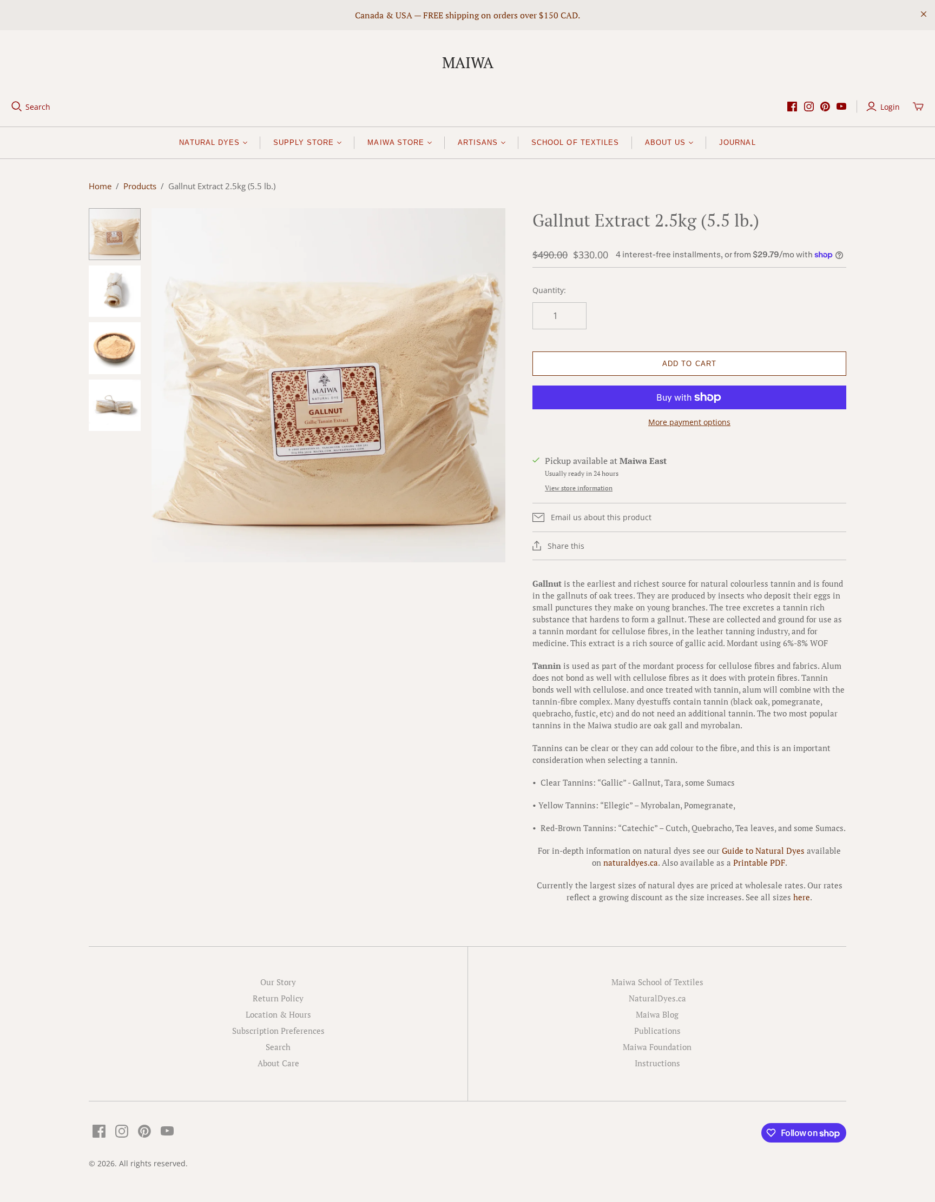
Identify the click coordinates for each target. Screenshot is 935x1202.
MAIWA (467, 62)
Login (890, 107)
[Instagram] (809, 106)
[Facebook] (792, 106)
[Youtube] (841, 106)
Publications (657, 1030)
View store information (579, 488)
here (801, 897)
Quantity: (549, 290)
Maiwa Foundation (657, 1046)
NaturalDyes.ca (657, 998)
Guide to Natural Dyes (763, 850)
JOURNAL (737, 142)
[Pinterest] (825, 106)
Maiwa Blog (657, 1014)
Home (100, 186)
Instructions (657, 1063)
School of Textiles (575, 142)
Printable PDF (759, 862)
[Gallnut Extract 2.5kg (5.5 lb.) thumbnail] (115, 234)
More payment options (689, 422)
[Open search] (16, 106)
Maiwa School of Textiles (657, 982)
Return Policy (278, 998)
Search (37, 107)
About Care (278, 1063)
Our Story (278, 982)
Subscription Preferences (278, 1030)
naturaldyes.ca (630, 862)
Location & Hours (278, 1014)
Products (139, 186)
